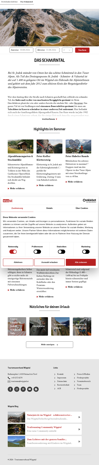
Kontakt (60, 374)
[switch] (37, 252)
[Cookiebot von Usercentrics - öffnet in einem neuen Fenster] (84, 201)
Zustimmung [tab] (17, 208)
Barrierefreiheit (63, 385)
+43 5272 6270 (16, 378)
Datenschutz (62, 381)
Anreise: (15, 50)
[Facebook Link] (10, 389)
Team (79, 385)
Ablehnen (18, 262)
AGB (59, 389)
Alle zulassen (81, 262)
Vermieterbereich (83, 381)
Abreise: (41, 50)
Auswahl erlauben (49, 262)
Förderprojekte (83, 378)
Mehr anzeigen (48, 345)
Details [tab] (49, 208)
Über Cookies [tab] (82, 208)
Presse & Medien (83, 374)
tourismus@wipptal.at (19, 381)
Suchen (82, 50)
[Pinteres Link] (23, 389)
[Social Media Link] (36, 389)
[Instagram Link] (16, 389)
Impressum (61, 378)
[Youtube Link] (29, 389)
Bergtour (78, 103)
